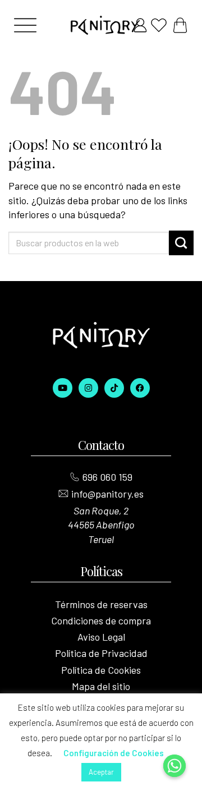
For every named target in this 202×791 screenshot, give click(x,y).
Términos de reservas (101, 604)
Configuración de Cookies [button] (113, 753)
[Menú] (25, 25)
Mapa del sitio (101, 686)
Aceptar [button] (101, 771)
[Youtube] (62, 388)
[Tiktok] (114, 388)
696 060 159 (107, 477)
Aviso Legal (101, 637)
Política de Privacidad (101, 653)
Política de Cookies (101, 670)
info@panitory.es (107, 494)
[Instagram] (88, 388)
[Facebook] (140, 388)
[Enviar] (181, 243)
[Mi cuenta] (140, 25)
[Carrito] (180, 25)
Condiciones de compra (101, 620)
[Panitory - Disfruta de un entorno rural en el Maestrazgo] (101, 25)
